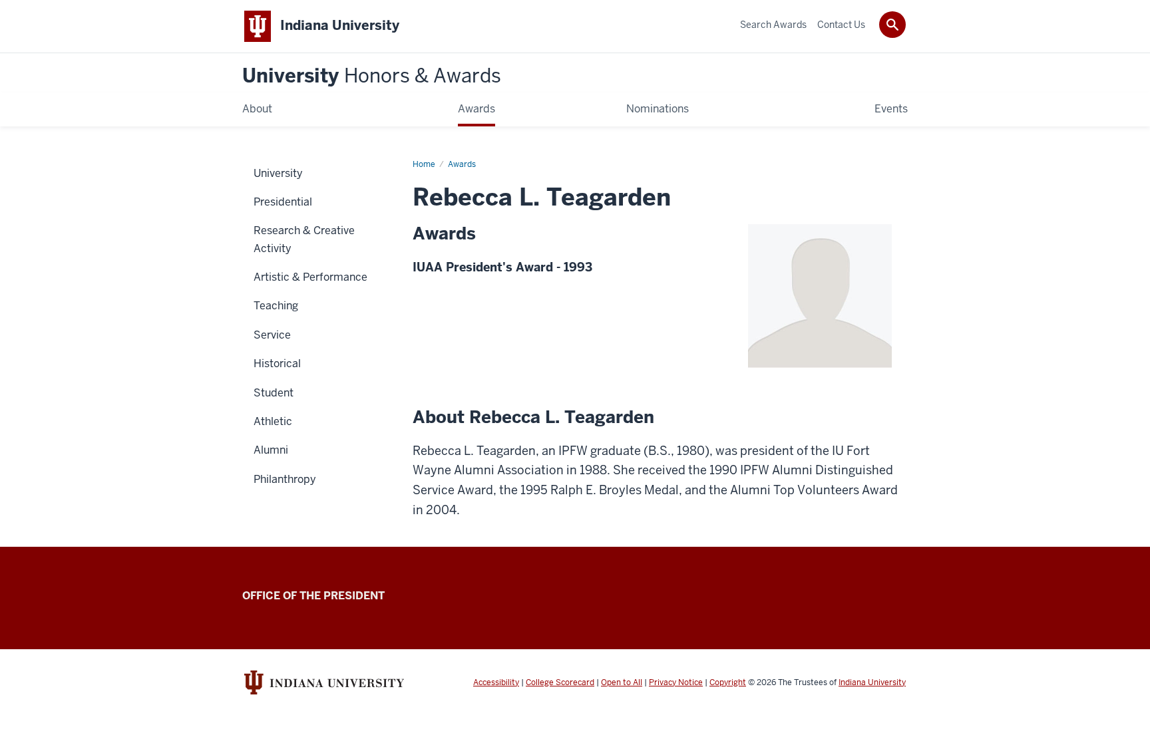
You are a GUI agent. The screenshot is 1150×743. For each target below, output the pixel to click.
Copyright (727, 682)
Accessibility (496, 682)
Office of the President (313, 596)
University (371, 76)
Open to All (621, 682)
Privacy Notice (676, 682)
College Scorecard (560, 682)
